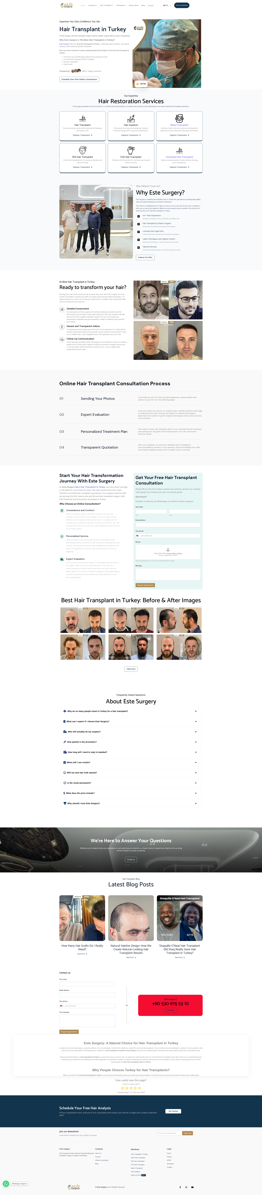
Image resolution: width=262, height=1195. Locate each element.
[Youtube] (192, 1187)
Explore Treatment (81, 135)
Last (170, 515)
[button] (181, 5)
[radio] (123, 1088)
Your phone (140, 531)
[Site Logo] (66, 5)
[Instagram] (186, 1187)
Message (139, 565)
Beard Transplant (179, 125)
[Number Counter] (76, 71)
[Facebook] (180, 1187)
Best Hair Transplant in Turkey (90, 487)
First (137, 515)
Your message (64, 1012)
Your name (63, 979)
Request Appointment (145, 585)
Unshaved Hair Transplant (179, 157)
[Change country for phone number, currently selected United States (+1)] (138, 536)
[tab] (131, 711)
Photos (138, 542)
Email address (140, 520)
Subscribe (187, 1133)
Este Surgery (64, 44)
